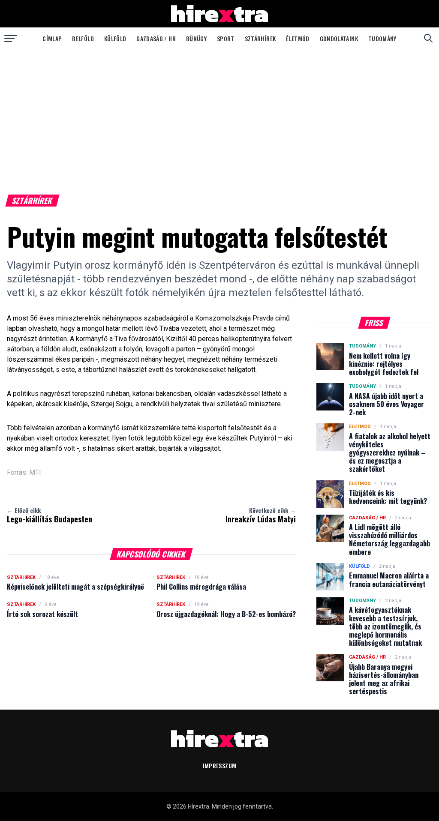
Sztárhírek (260, 38)
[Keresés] (428, 38)
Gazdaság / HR (156, 38)
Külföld (115, 38)
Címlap (52, 38)
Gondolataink (339, 38)
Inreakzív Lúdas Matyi (261, 515)
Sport (226, 38)
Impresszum (220, 765)
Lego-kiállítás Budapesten (49, 515)
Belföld (82, 38)
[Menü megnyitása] (10, 38)
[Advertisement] (219, 113)
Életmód (297, 38)
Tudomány (382, 38)
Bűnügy (196, 38)
